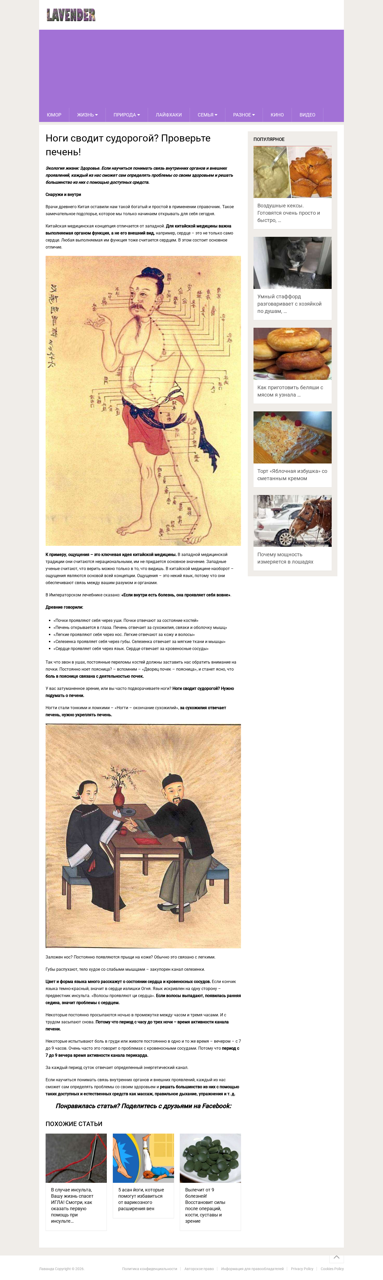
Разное (242, 115)
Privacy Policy (302, 1269)
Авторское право (199, 1269)
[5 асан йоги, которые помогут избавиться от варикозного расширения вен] (143, 1158)
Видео (307, 115)
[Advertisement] (191, 68)
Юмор (54, 115)
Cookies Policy (332, 1269)
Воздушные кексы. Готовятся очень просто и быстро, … (288, 212)
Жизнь (85, 115)
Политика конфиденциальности (149, 1269)
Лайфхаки (169, 115)
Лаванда (46, 1269)
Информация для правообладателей (252, 1269)
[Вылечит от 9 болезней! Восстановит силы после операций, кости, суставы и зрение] (210, 1158)
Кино (277, 115)
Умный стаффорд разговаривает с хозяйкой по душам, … (289, 303)
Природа (125, 115)
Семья (205, 115)
